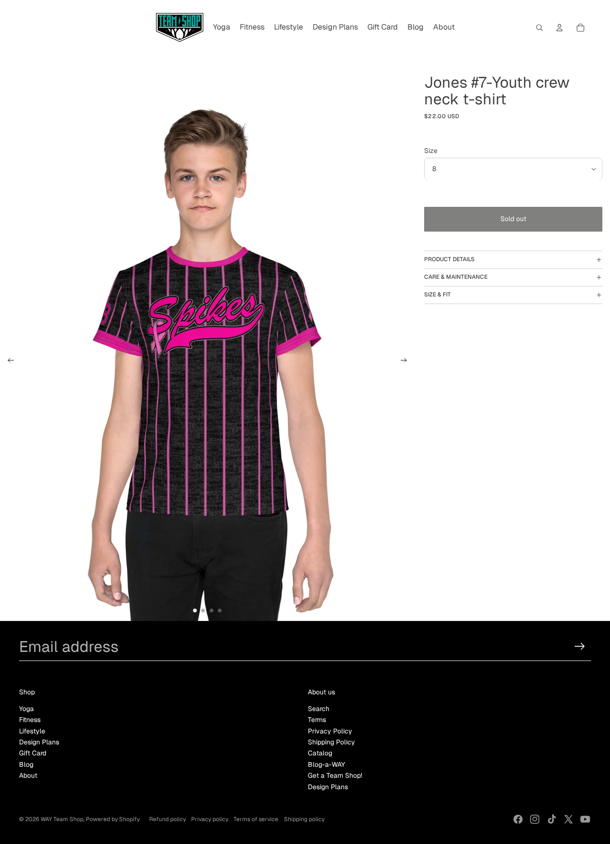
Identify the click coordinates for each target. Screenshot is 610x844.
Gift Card (32, 753)
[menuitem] (221, 27)
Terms (317, 719)
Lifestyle (32, 731)
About (28, 775)
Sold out (513, 219)
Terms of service (256, 819)
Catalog (320, 753)
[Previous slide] (8, 361)
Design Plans (39, 742)
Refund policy (167, 819)
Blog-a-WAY (326, 764)
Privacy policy (209, 819)
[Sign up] (580, 646)
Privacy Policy (330, 731)
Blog (26, 764)
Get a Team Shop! (335, 775)
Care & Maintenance (456, 277)
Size (430, 150)
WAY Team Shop (62, 819)
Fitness (30, 719)
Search (318, 708)
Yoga (26, 708)
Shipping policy (304, 819)
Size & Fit (437, 294)
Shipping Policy (331, 742)
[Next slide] (407, 361)
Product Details (449, 260)
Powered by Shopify (113, 819)
